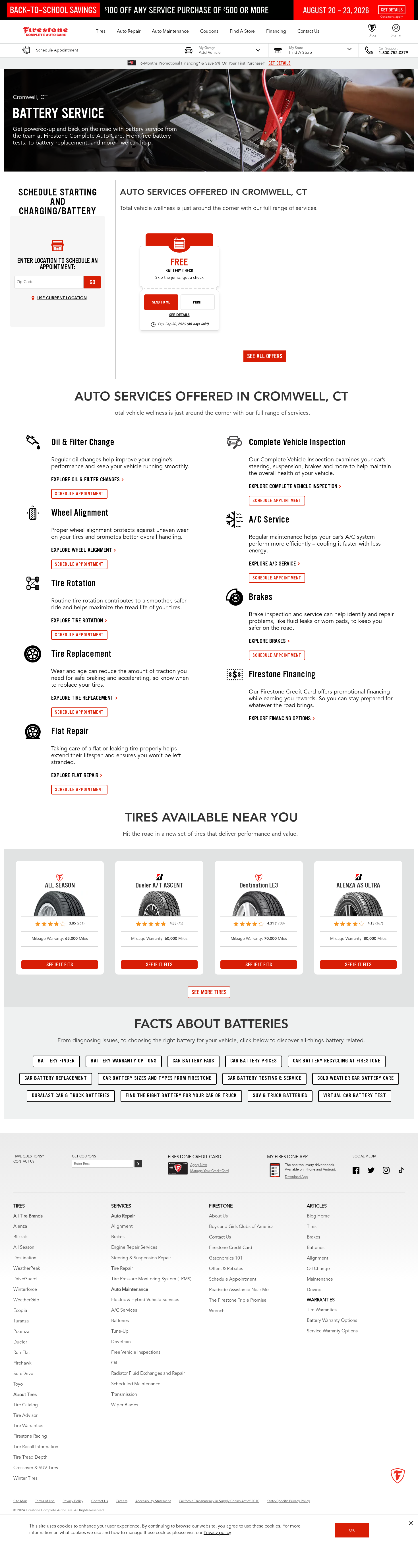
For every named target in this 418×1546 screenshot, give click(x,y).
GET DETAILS (279, 63)
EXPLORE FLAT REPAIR (74, 775)
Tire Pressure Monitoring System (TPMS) (151, 1279)
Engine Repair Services (134, 1247)
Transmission (124, 1394)
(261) (80, 923)
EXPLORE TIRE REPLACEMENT (82, 697)
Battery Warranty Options (332, 1320)
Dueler (20, 1342)
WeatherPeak (26, 1268)
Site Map (20, 1501)
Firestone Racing (30, 1436)
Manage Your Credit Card (209, 1171)
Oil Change (318, 1269)
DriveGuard (25, 1279)
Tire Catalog (25, 1405)
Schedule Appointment (232, 1279)
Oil (114, 1363)
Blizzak (20, 1237)
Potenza (21, 1332)
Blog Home (318, 1216)
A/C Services (124, 1310)
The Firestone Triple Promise (237, 1300)
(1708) (280, 923)
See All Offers (264, 356)
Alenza (20, 1226)
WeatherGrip (26, 1300)
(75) (180, 923)
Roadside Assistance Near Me (239, 1290)
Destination (24, 1258)
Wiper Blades (124, 1405)
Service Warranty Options (332, 1331)
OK (352, 1530)
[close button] (411, 1523)
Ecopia (20, 1310)
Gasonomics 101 (226, 1258)
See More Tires (209, 992)
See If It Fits (59, 964)
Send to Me (161, 302)
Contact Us (220, 1237)
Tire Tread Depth (30, 1457)
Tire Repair (122, 1268)
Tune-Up (120, 1331)
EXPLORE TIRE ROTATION (77, 620)
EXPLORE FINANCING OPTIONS (280, 718)
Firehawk (22, 1363)
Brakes (118, 1237)
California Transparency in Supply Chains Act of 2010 (219, 1501)
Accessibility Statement (153, 1501)
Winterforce (25, 1289)
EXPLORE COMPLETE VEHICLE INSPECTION (293, 486)
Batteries (120, 1321)
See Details (179, 315)
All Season (23, 1247)
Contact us (23, 1161)
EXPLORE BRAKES (267, 641)
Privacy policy (217, 1533)
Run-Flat (21, 1353)
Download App (296, 1177)
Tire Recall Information (35, 1447)
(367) (379, 923)
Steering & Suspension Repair (141, 1258)
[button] (100, 31)
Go (92, 282)
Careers (121, 1501)
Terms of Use (45, 1501)
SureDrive (23, 1374)
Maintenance (320, 1279)
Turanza (21, 1321)
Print (197, 302)
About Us (218, 1216)
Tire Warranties (28, 1426)
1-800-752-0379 (393, 53)
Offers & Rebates (226, 1269)
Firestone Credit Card (230, 1248)
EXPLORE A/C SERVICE (272, 563)
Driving (314, 1290)
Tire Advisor (25, 1415)
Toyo (18, 1384)
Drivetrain (121, 1342)
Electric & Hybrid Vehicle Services (145, 1300)
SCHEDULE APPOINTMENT (79, 494)
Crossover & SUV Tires (35, 1468)
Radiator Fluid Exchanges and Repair (148, 1373)
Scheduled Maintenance (135, 1384)
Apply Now (198, 1165)
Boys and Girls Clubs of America (241, 1227)
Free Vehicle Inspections (135, 1352)
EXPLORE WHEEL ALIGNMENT (81, 550)
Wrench (217, 1311)
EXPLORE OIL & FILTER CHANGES (85, 479)
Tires (311, 1227)
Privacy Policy (73, 1501)
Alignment (122, 1226)
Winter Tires (25, 1478)
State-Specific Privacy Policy (288, 1501)
